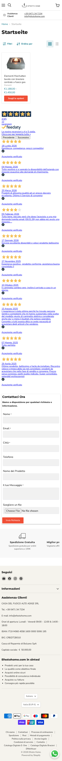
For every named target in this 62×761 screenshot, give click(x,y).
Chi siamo (10, 732)
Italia (29, 704)
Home (5, 24)
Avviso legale (40, 738)
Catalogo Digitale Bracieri (43, 745)
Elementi (8, 85)
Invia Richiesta (13, 520)
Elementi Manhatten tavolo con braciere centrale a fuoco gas (15, 79)
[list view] (56, 43)
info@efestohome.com (34, 16)
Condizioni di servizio (23, 742)
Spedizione (14, 735)
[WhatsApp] (54, 753)
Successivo (23, 137)
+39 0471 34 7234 (33, 13)
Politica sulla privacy (21, 738)
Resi (24, 735)
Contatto (41, 742)
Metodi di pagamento (40, 735)
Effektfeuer (31, 748)
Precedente (8, 137)
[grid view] (49, 43)
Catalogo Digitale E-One (15, 745)
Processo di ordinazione (42, 732)
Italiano (29, 696)
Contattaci (23, 732)
